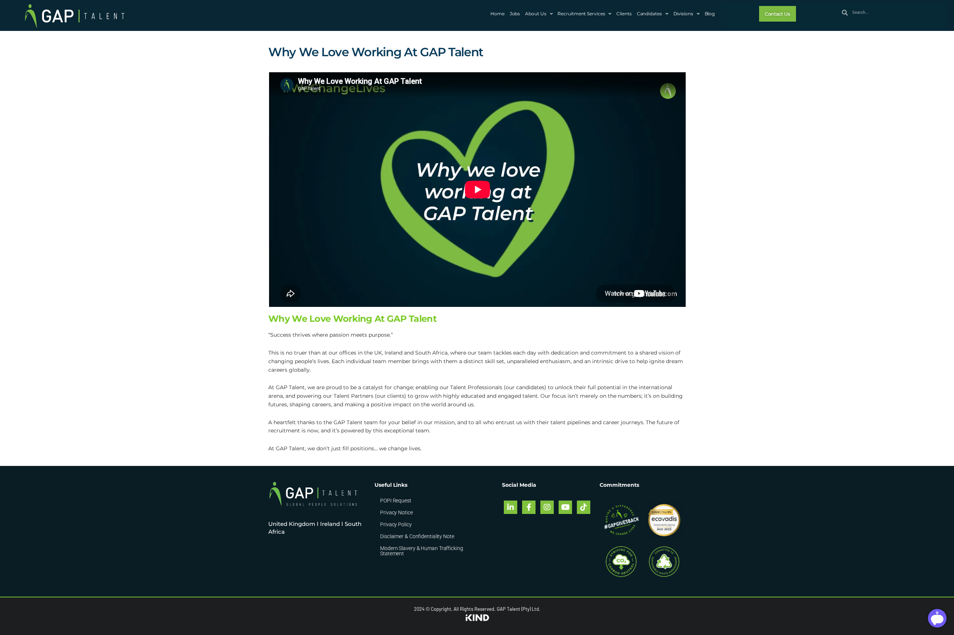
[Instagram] (547, 507)
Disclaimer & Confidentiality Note (417, 536)
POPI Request (395, 501)
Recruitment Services (581, 13)
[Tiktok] (583, 507)
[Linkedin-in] (510, 507)
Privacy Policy (396, 524)
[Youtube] (565, 507)
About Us (535, 13)
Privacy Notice (396, 512)
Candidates (649, 13)
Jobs (515, 13)
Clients (623, 13)
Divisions (683, 13)
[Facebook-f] (529, 507)
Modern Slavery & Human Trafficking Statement (421, 550)
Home (497, 13)
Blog (710, 13)
